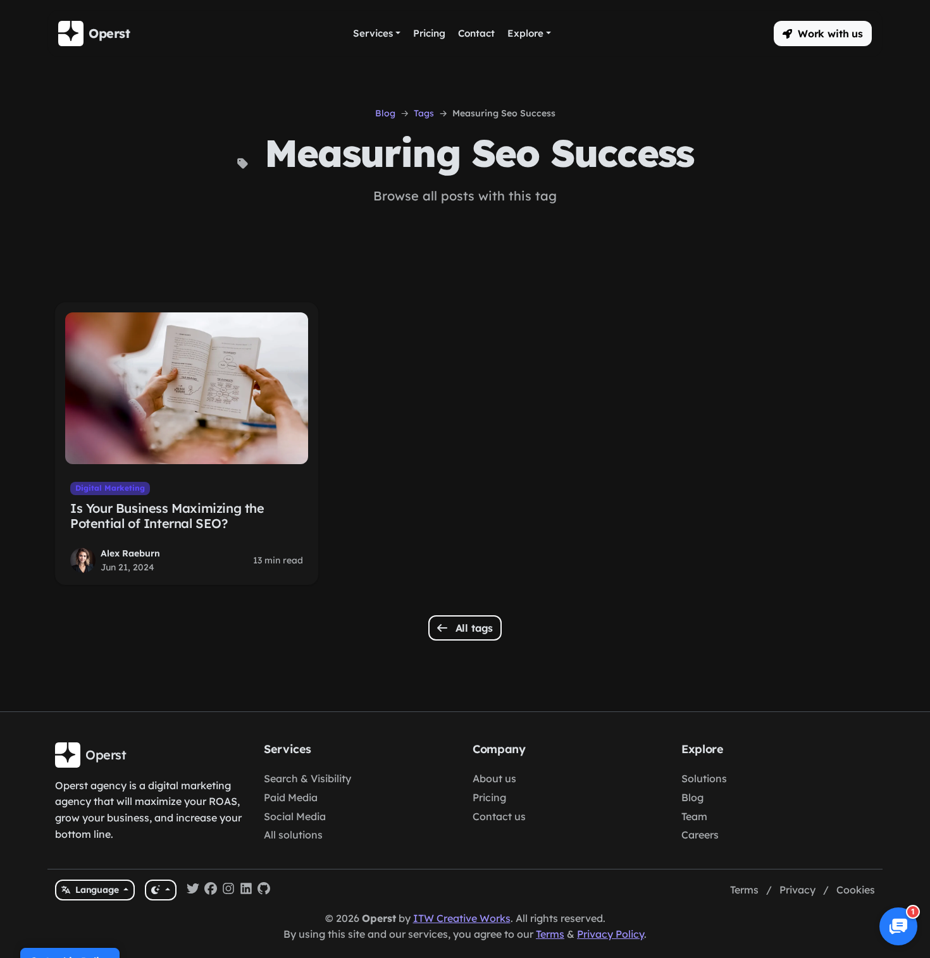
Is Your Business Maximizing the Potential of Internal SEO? (167, 515)
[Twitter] (193, 890)
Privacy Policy (610, 934)
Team (694, 816)
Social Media (295, 816)
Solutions (704, 778)
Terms (744, 889)
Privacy (797, 889)
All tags (472, 628)
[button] (823, 33)
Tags (424, 113)
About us (494, 778)
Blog (385, 113)
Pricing (489, 797)
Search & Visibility (307, 778)
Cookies (855, 889)
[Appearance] (160, 890)
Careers (700, 834)
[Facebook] (210, 890)
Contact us (499, 816)
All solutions (293, 834)
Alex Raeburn (130, 553)
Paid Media (291, 797)
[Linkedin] (246, 890)
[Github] (263, 890)
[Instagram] (228, 890)
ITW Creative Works (462, 918)
